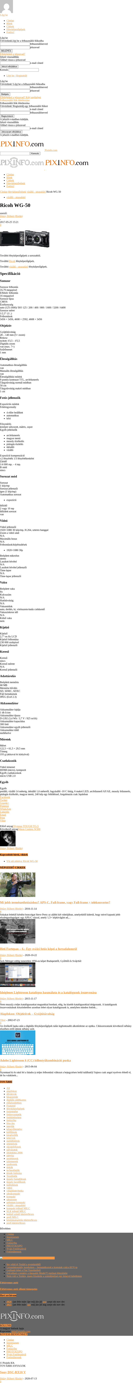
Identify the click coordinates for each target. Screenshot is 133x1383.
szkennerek (12, 1161)
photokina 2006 (14, 1152)
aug (44, 1301)
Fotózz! (10, 32)
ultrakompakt (13, 1193)
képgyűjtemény (14, 1129)
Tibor (3, 1020)
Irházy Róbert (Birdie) (11, 216)
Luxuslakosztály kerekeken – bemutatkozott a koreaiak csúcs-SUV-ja (41, 1267)
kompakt (10, 1196)
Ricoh (12, 261)
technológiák (13, 1170)
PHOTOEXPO (14, 1245)
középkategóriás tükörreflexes (21, 1220)
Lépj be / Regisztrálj (16, 75)
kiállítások (11, 1132)
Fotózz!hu (11, 1242)
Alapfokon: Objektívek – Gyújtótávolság (27, 1013)
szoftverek (11, 1164)
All (8, 1088)
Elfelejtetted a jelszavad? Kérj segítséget (20, 97)
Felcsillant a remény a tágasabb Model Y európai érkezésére (36, 1273)
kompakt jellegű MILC (18, 1208)
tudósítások (12, 1185)
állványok (11, 1094)
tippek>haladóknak (16, 1179)
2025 (9, 1304)
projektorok (12, 1158)
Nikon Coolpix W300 (29, 829)
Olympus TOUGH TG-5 (26, 826)
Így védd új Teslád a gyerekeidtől (23, 1264)
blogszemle (12, 1097)
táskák (9, 1167)
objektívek (11, 1143)
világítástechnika (15, 1190)
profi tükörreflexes (15, 1223)
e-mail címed (36, 63)
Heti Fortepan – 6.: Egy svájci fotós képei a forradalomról (38, 948)
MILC (9, 1240)
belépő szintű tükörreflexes (20, 1214)
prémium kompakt (15, 1202)
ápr (28, 1304)
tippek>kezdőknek (15, 1182)
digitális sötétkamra (16, 1100)
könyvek (10, 1138)
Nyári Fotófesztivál (16, 1248)
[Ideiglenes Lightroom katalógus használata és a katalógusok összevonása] (17, 986)
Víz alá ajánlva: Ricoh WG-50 (22, 861)
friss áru (10, 1123)
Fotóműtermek (13, 1251)
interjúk (10, 1126)
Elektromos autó (9, 1282)
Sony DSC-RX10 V (13, 1372)
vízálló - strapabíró (36, 191)
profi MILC (12, 1217)
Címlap (10, 20)
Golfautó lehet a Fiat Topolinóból (23, 1270)
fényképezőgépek (17, 191)
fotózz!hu (11, 1120)
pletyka (10, 1155)
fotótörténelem (13, 1117)
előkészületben (14, 1102)
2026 (9, 1301)
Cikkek (10, 26)
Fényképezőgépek (15, 29)
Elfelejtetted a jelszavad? (12, 54)
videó (9, 1187)
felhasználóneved (39, 44)
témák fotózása (14, 1173)
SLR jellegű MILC (16, 1211)
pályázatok (12, 1149)
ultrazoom (11, 1199)
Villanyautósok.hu (45, 1258)
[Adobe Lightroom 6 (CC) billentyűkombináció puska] (17, 1054)
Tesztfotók (11, 1176)
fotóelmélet (12, 1111)
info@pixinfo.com (21, 1331)
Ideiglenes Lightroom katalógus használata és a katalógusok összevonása (48, 992)
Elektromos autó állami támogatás (18, 1289)
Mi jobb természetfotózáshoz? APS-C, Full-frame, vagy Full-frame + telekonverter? (55, 902)
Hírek (9, 23)
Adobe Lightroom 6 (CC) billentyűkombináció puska (35, 1060)
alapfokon (11, 1091)
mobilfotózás (13, 1141)
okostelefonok (13, 1146)
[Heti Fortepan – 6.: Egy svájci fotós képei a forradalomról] (17, 942)
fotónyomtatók (13, 1114)
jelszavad (34, 47)
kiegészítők (12, 1135)
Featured (10, 1105)
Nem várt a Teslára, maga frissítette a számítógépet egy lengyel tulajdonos (44, 1276)
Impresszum (12, 1237)
